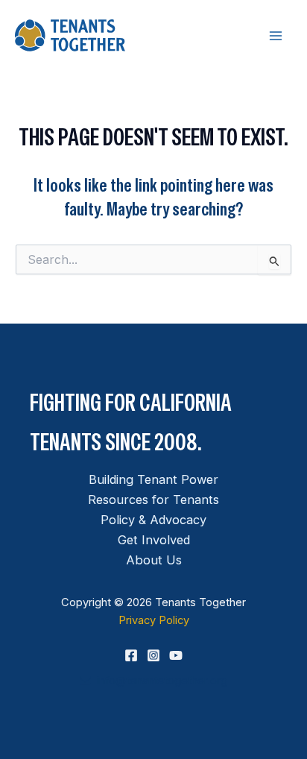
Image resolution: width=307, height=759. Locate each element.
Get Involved (154, 539)
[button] (153, 680)
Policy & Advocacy (153, 519)
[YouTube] (176, 655)
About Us (154, 559)
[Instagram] (153, 655)
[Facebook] (131, 655)
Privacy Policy (153, 620)
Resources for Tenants (153, 499)
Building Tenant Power (153, 479)
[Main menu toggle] (275, 35)
